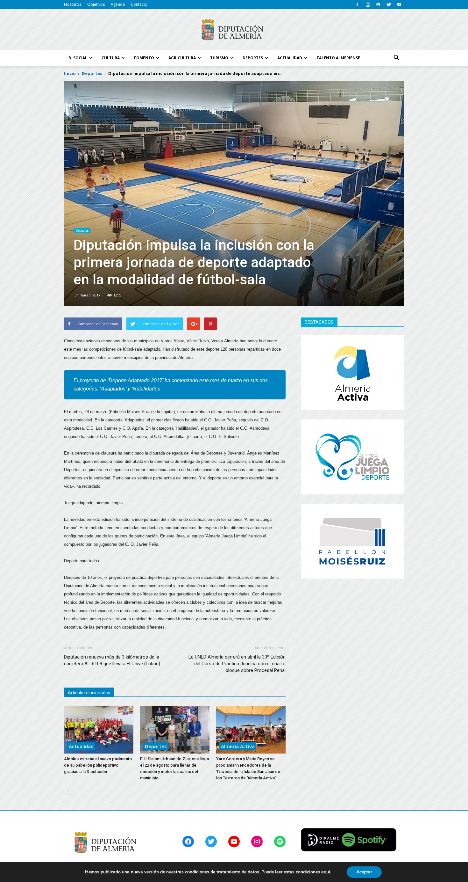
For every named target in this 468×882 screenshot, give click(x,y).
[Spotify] (378, 4)
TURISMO (219, 58)
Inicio (70, 73)
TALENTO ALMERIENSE (338, 58)
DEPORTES (253, 58)
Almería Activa (238, 746)
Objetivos (96, 4)
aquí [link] (325, 872)
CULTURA (111, 58)
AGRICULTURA (182, 58)
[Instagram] (367, 4)
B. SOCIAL (77, 58)
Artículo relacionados (89, 692)
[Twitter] (389, 4)
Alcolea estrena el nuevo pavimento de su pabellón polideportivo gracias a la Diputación (98, 765)
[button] (396, 58)
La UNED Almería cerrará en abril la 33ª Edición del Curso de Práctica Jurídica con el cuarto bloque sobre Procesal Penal (237, 663)
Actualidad (81, 746)
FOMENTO (144, 58)
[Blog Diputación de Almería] (234, 30)
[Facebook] (357, 4)
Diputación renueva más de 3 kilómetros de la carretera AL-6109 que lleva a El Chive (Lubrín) (112, 660)
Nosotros (72, 4)
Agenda (118, 4)
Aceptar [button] (364, 872)
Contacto (139, 4)
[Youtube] (399, 4)
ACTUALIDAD (289, 58)
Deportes (82, 230)
